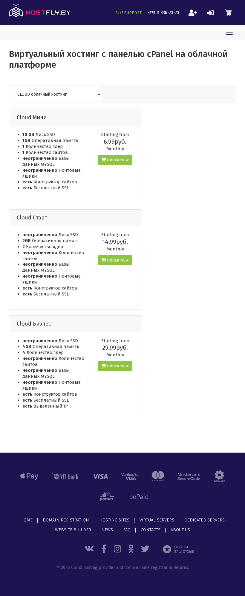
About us (180, 530)
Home (26, 520)
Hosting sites (114, 520)
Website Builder (73, 530)
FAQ (127, 530)
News (107, 530)
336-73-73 (163, 12)
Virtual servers (157, 520)
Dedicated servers (204, 520)
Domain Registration (66, 520)
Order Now (117, 160)
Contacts (150, 530)
